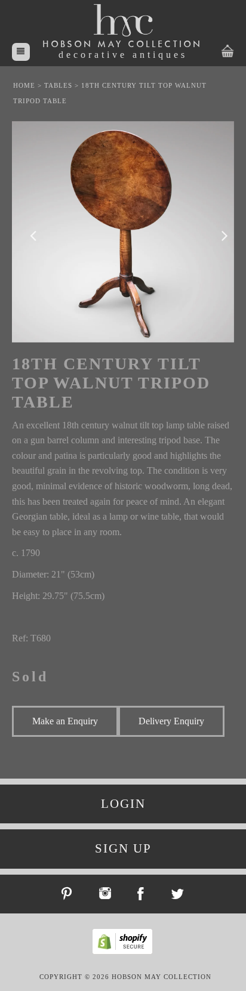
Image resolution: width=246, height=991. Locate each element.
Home (24, 85)
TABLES (58, 85)
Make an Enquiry (65, 721)
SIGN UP (123, 848)
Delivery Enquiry (171, 721)
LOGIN (123, 803)
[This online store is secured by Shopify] (125, 952)
